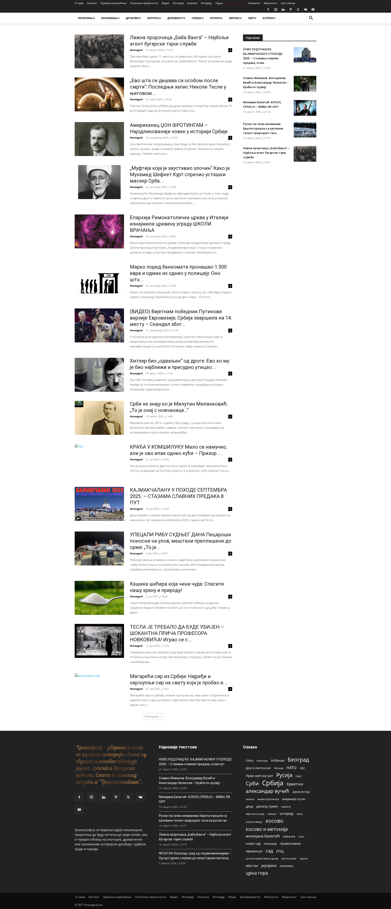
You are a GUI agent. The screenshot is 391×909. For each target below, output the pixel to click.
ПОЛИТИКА (85, 18)
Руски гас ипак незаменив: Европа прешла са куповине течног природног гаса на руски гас (193, 818)
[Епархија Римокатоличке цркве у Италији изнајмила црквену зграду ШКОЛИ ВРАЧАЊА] (99, 231)
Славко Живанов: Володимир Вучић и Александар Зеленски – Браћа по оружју (265, 82)
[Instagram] (275, 9)
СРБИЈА (196, 18)
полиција (270, 844)
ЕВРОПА (234, 18)
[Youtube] (313, 9)
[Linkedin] (283, 9)
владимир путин (293, 799)
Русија (284, 775)
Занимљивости (235, 3)
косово (274, 820)
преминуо (254, 851)
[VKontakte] (305, 9)
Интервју (206, 3)
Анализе (192, 3)
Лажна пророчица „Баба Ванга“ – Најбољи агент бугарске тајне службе (266, 153)
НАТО (291, 767)
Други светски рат (258, 768)
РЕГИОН (215, 18)
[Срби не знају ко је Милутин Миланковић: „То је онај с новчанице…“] (99, 418)
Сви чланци (288, 3)
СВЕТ (251, 18)
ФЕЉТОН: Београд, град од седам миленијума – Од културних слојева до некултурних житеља (195, 855)
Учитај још (152, 716)
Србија (272, 783)
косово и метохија (267, 829)
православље (290, 843)
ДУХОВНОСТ (175, 18)
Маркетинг (270, 3)
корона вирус (254, 821)
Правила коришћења (113, 3)
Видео (165, 3)
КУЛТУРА (153, 18)
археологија (301, 792)
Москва (278, 768)
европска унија (255, 813)
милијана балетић (263, 836)
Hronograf (136, 50)
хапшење (286, 866)
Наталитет (254, 3)
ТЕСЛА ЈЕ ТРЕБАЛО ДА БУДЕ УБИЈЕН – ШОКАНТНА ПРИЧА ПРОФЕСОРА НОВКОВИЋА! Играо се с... (177, 633)
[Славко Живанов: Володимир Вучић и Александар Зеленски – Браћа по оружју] (305, 83)
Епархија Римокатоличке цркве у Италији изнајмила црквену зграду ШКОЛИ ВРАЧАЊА (179, 224)
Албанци (277, 760)
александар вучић (267, 791)
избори (272, 813)
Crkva (249, 760)
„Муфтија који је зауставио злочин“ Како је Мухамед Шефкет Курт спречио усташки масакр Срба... (180, 174)
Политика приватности (144, 3)
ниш (301, 836)
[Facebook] (268, 9)
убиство (252, 865)
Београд (298, 759)
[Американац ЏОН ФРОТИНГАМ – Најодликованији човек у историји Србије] (99, 139)
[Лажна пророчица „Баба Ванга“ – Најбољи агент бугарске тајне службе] (99, 51)
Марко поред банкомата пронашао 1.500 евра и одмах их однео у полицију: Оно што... (178, 273)
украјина (269, 865)
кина (300, 813)
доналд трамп (267, 806)
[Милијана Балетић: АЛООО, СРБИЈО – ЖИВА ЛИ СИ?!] (305, 108)
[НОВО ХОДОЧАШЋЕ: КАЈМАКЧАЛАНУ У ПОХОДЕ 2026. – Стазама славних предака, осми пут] (305, 55)
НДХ (302, 768)
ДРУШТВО (132, 18)
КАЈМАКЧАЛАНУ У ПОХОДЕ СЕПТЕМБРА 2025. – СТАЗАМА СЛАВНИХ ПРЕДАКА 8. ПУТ (178, 496)
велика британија (268, 799)
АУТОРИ (268, 18)
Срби (252, 783)
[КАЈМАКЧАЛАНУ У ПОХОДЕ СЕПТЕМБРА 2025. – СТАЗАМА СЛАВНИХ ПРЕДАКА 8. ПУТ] (99, 504)
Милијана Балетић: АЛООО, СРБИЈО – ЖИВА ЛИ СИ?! (194, 799)
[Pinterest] (290, 9)
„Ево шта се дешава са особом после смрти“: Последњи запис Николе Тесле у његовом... (178, 87)
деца (249, 806)
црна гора (257, 873)
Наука (219, 3)
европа (286, 806)
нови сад (253, 843)
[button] (310, 18)
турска (304, 858)
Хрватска (294, 784)
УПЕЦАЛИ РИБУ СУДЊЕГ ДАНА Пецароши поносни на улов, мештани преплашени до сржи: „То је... (180, 541)
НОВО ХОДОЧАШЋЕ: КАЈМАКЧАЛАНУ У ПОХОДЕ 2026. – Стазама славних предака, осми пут (195, 762)
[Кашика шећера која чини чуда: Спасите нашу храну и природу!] (99, 598)
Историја (178, 3)
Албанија (262, 760)
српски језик (288, 858)
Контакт (92, 3)
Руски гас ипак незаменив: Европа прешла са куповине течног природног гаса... (263, 128)
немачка (289, 836)
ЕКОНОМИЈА (109, 18)
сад (269, 850)
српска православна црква (262, 858)
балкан (250, 799)
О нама (79, 3)
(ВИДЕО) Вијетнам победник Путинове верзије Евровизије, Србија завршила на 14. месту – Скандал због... (181, 318)
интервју (286, 813)
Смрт (299, 776)
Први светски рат (259, 776)
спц (280, 850)
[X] (298, 9)
